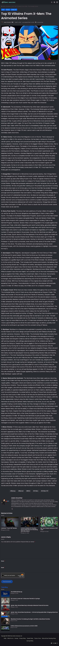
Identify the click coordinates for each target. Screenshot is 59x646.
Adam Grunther (7, 22)
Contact (16, 638)
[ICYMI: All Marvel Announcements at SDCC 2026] (5, 628)
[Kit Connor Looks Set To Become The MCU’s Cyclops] (5, 601)
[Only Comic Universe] (8, 2)
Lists (12, 6)
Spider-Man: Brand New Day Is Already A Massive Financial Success (29, 605)
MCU (28, 491)
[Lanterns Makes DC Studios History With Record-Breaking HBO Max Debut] (29, 522)
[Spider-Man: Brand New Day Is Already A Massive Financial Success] (5, 607)
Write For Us (10, 638)
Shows (7, 9)
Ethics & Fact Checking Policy (49, 638)
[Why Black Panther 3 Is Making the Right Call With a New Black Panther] (5, 621)
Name (3, 561)
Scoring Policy (30, 640)
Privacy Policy (22, 638)
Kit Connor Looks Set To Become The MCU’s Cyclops (25, 598)
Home (3, 6)
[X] (12, 509)
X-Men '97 (13, 9)
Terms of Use (37, 638)
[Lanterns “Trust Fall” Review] (10, 522)
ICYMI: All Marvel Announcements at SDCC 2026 (24, 626)
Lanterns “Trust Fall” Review (9, 528)
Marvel (21, 491)
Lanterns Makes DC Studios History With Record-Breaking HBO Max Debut (29, 529)
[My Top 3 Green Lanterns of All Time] (49, 522)
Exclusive (8, 6)
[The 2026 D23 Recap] (5, 594)
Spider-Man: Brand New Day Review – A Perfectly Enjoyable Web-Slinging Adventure (34, 612)
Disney (13, 491)
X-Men (36, 491)
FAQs (5, 638)
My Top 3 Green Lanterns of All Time (48, 528)
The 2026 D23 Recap (16, 592)
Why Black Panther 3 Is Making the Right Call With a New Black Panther (30, 619)
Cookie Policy (30, 638)
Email (3, 567)
